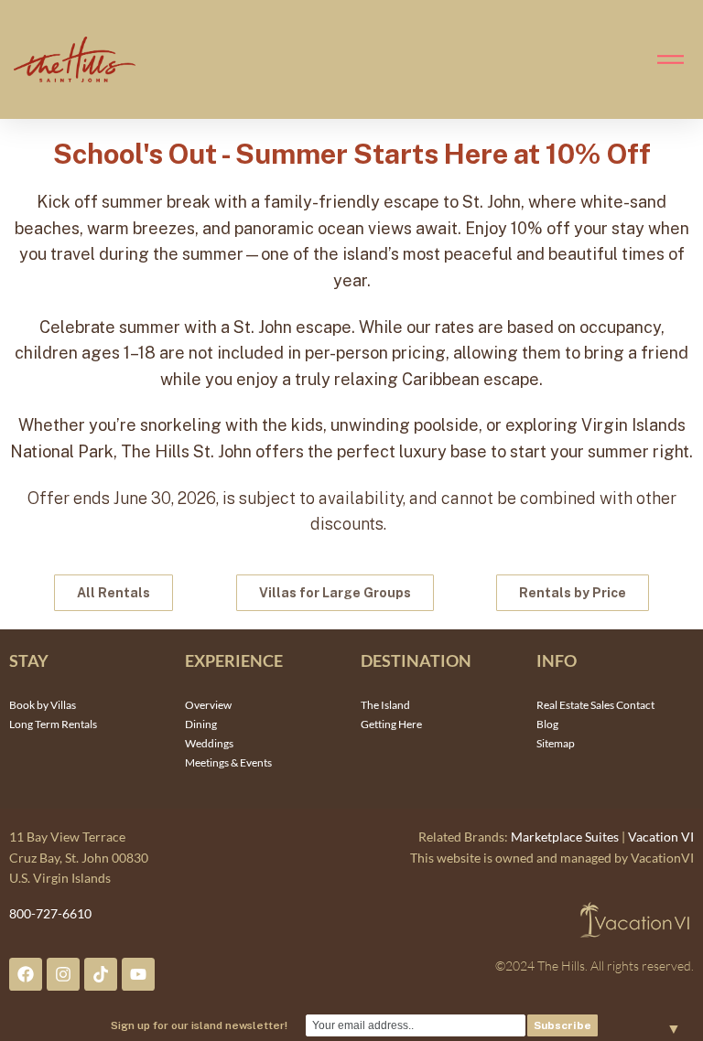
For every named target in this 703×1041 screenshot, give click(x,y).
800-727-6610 (50, 913)
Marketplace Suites (565, 836)
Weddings (209, 743)
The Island (385, 705)
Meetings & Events (228, 762)
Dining (201, 724)
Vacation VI (661, 836)
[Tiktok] (100, 974)
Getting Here (391, 724)
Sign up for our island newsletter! (199, 1025)
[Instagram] (63, 974)
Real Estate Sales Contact (595, 705)
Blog (547, 724)
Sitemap (555, 743)
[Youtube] (138, 974)
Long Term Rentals (53, 724)
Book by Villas (42, 705)
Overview (208, 705)
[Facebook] (25, 974)
